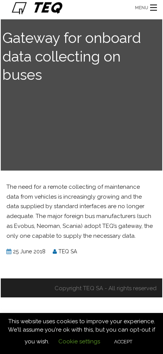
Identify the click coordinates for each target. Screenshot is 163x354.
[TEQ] (64, 7)
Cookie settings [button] (79, 341)
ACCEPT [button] (123, 342)
